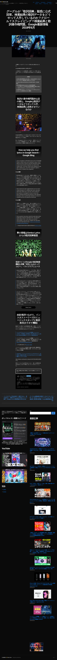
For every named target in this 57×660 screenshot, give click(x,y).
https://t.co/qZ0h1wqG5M (22, 342)
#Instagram (29, 342)
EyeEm (30, 58)
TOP (33, 2)
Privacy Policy (46, 3)
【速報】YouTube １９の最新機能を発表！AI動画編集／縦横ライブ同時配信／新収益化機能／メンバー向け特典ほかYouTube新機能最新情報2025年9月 (42, 534)
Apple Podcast (12, 442)
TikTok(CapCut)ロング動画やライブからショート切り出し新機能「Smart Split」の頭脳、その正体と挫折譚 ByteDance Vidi (42, 450)
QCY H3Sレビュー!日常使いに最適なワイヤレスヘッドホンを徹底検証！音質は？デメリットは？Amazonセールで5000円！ (42, 468)
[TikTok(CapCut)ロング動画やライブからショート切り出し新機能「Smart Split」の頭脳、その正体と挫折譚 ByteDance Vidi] (42, 442)
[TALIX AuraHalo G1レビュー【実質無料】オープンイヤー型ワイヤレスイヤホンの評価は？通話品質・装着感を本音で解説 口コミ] (42, 492)
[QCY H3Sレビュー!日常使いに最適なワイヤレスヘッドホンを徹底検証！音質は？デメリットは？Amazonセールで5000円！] (42, 459)
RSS (22, 443)
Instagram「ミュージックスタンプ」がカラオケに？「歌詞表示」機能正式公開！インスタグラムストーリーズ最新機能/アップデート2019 (29, 355)
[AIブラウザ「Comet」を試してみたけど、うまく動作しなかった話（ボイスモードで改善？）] (43, 510)
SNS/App (37, 2)
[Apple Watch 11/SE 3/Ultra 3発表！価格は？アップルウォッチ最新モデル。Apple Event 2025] (42, 594)
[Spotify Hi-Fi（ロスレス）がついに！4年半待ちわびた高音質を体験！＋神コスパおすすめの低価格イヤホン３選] (42, 560)
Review (40, 3)
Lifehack (36, 3)
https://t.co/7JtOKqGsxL (35, 221)
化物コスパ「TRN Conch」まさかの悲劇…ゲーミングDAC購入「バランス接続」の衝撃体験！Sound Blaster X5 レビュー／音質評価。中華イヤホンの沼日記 (42, 551)
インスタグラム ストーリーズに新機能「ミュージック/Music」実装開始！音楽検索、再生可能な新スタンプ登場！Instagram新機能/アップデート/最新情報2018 (29, 334)
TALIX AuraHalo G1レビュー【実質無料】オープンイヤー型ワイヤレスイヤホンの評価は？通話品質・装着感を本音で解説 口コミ (42, 501)
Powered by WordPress (17, 657)
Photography (49, 2)
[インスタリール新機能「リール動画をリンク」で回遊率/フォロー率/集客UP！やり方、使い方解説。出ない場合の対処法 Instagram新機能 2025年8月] (42, 610)
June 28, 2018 (29, 344)
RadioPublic (17, 443)
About (50, 3)
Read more (28, 307)
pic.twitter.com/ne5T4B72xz (22, 223)
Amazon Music (5, 442)
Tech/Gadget (43, 2)
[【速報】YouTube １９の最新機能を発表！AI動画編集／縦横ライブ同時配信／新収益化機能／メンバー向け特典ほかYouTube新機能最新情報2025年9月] (42, 526)
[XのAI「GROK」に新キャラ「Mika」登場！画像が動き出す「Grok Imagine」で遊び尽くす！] (42, 477)
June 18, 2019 (38, 225)
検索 (53, 413)
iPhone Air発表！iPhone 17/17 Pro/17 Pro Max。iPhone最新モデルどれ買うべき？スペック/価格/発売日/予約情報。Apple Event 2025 (42, 585)
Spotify (17, 442)
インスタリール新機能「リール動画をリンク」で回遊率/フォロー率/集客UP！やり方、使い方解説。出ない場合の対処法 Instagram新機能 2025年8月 (42, 618)
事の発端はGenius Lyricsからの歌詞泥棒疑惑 (25, 85)
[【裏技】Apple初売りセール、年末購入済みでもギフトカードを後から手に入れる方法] (42, 426)
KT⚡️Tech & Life (4, 1)
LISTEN (12, 443)
